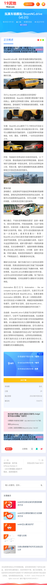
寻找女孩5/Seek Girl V (35, 463)
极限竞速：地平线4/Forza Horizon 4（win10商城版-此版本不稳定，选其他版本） (13, 467)
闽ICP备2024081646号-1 (29, 578)
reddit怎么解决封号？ (26, 524)
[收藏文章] (32, 449)
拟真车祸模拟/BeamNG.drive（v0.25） (26, 428)
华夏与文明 (22, 536)
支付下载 (23, 380)
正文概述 (8, 40)
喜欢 (8, 449)
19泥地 (10, 428)
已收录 (24, 25)
